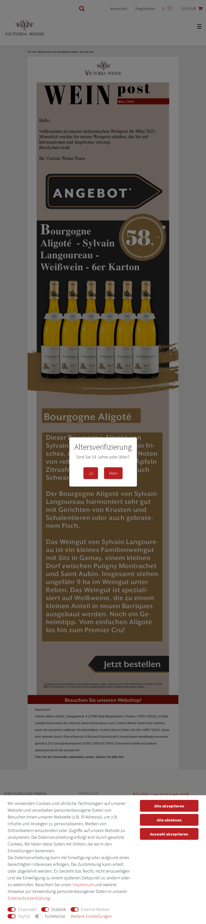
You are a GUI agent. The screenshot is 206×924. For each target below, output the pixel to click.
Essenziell (27, 909)
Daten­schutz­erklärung (29, 898)
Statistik (58, 909)
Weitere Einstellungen (91, 916)
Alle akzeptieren (169, 805)
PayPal (24, 916)
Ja (90, 473)
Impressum (82, 884)
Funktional (55, 916)
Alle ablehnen (169, 819)
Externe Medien (95, 909)
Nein (113, 473)
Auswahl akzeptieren (169, 834)
